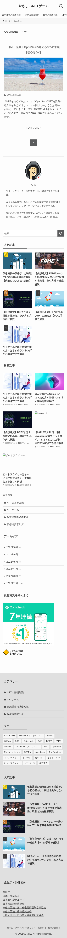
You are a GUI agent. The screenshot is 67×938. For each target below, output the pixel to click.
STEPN (27, 752)
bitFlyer (7, 741)
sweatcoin (40, 752)
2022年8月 (13, 547)
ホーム (10, 928)
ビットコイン (53, 758)
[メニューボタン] (6, 6)
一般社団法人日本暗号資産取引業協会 (23, 915)
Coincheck (29, 741)
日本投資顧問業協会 (13, 903)
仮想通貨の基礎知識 (18, 517)
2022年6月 (13, 554)
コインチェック (11, 758)
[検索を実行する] (60, 233)
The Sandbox (55, 752)
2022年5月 (13, 561)
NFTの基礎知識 (15, 502)
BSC (17, 741)
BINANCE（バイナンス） (31, 735)
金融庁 (6, 892)
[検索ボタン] (61, 6)
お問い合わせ (54, 928)
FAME (58, 741)
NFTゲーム (13, 509)
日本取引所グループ (13, 899)
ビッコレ (39, 758)
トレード (27, 758)
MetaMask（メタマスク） (28, 746)
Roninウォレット (12, 752)
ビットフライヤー (12, 763)
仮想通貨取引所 (15, 524)
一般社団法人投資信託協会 (17, 911)
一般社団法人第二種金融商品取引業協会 (24, 907)
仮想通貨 (43, 763)
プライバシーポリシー (25, 928)
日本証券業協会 (11, 896)
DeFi (40, 741)
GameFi (8, 746)
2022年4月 (13, 568)
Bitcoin (50, 735)
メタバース (30, 763)
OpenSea (56, 746)
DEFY (49, 741)
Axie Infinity (9, 735)
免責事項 (42, 928)
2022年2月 (14, 583)
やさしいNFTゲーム (33, 6)
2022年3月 (13, 576)
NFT (46, 746)
